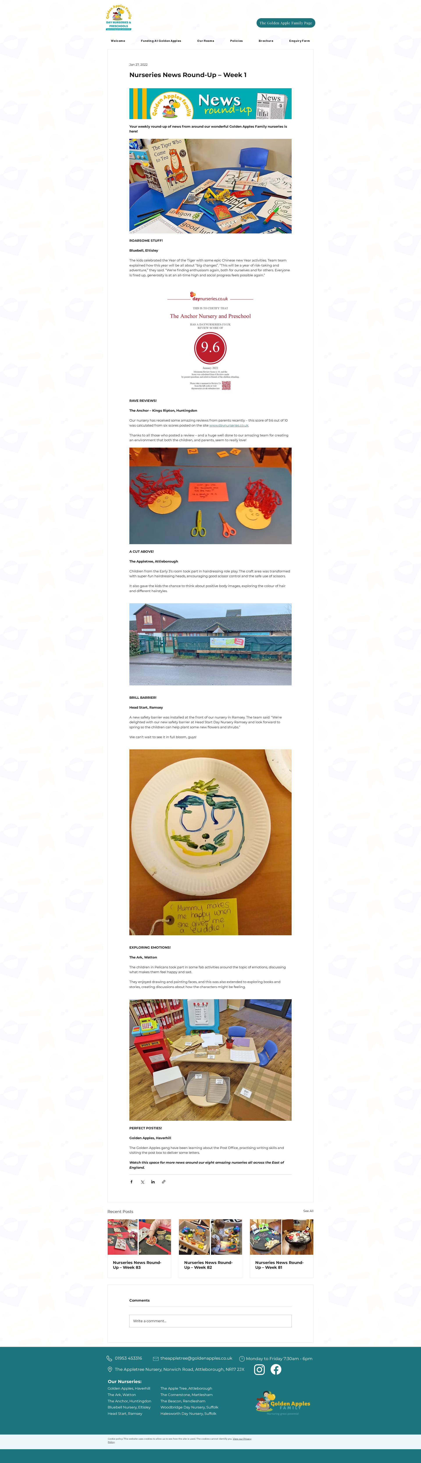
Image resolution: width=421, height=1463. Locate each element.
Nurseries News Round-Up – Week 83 (137, 1265)
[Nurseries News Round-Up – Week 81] (281, 1237)
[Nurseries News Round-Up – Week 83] (139, 1237)
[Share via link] (164, 1182)
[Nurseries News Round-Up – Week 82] (210, 1237)
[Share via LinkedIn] (153, 1182)
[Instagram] (259, 1369)
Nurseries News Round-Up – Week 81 (279, 1265)
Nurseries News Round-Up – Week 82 (208, 1265)
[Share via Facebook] (131, 1182)
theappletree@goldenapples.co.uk (196, 1358)
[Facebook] (276, 1369)
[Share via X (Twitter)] (142, 1182)
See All (308, 1211)
